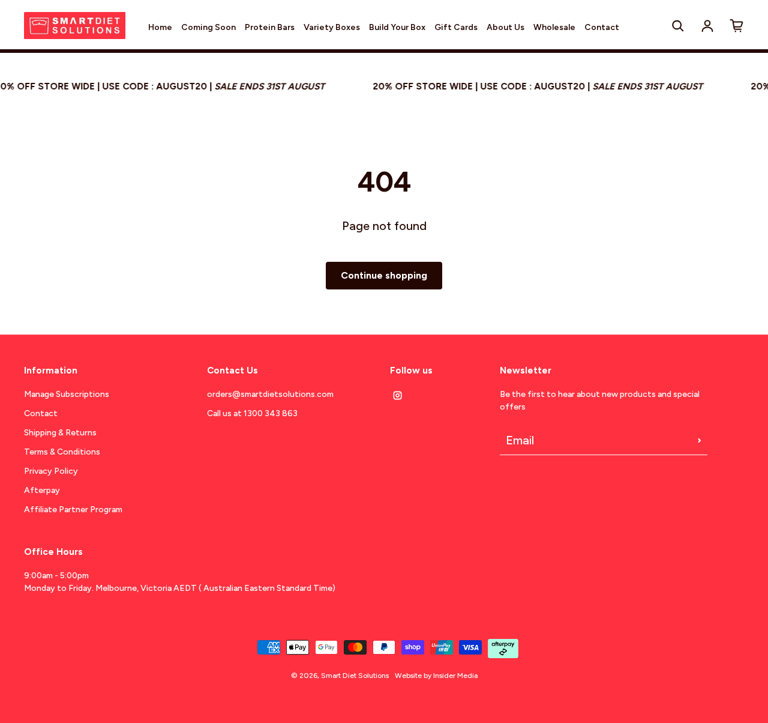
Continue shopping (384, 275)
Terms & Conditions (62, 452)
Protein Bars (270, 27)
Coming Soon (208, 27)
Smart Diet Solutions (355, 675)
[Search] (678, 26)
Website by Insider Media (436, 675)
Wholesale (554, 27)
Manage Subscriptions (66, 394)
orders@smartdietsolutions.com (270, 394)
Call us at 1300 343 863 (252, 413)
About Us (505, 27)
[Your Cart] (737, 26)
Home (160, 27)
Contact (601, 27)
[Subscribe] (699, 440)
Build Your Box (397, 27)
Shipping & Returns (60, 433)
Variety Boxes (332, 27)
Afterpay (42, 490)
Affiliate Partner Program (73, 509)
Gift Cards (456, 27)
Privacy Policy (51, 471)
